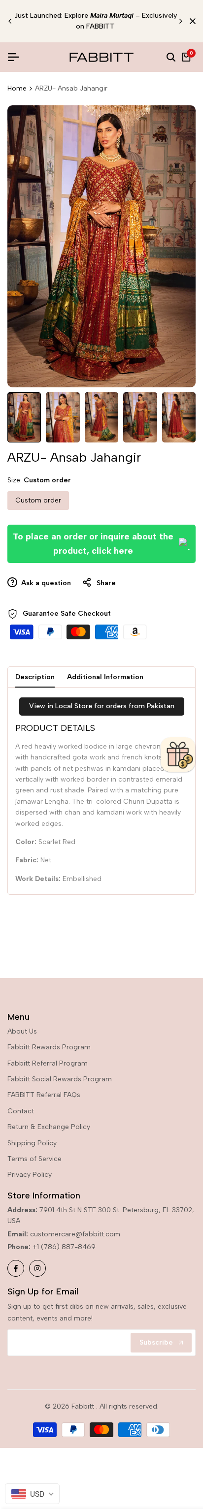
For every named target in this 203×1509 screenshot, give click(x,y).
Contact (20, 1111)
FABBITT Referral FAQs (43, 1095)
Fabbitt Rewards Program (49, 1047)
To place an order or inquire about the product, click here (93, 543)
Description (35, 677)
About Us (22, 1031)
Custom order (38, 500)
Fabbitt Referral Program (47, 1063)
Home (17, 88)
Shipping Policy (32, 1143)
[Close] (191, 21)
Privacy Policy (29, 1174)
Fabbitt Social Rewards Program (59, 1079)
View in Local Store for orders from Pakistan (101, 706)
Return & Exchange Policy (48, 1127)
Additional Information (105, 677)
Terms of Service (34, 1159)
